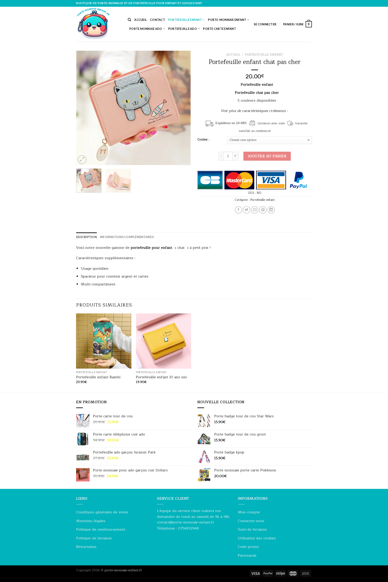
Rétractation (86, 547)
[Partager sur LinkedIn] (271, 210)
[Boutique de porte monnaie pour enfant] (98, 24)
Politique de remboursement (100, 529)
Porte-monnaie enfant (227, 20)
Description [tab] (86, 237)
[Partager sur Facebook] (238, 210)
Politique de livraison (94, 538)
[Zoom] (82, 159)
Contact (157, 20)
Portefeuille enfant (185, 20)
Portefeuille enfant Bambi (98, 377)
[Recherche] (129, 19)
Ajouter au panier (267, 156)
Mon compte (249, 512)
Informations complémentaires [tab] (127, 237)
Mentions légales (91, 521)
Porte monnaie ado (145, 29)
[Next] (183, 107)
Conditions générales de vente (102, 512)
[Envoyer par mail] (254, 210)
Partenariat (247, 555)
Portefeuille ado (182, 29)
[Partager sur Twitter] (246, 210)
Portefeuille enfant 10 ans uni (161, 377)
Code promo (248, 547)
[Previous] (84, 107)
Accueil (140, 20)
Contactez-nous (251, 521)
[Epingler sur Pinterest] (263, 210)
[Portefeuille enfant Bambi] (104, 341)
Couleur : (203, 139)
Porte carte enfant (219, 29)
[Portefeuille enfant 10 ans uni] (163, 341)
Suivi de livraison (252, 529)
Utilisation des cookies (257, 538)
